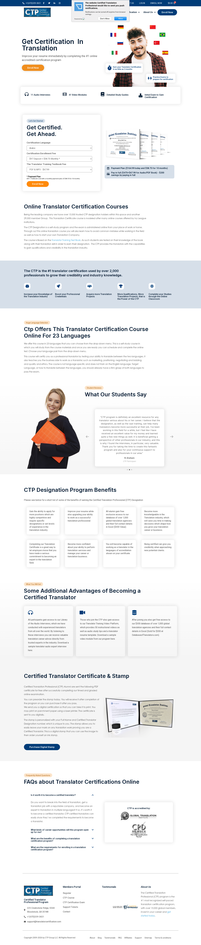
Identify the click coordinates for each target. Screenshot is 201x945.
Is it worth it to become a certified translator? (53, 789)
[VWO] (85, 19)
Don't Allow (105, 18)
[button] (62, 789)
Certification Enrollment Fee (41, 153)
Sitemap (148, 932)
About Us (148, 12)
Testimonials (109, 932)
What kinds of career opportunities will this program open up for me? (60, 825)
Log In (142, 3)
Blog (100, 932)
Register (67, 887)
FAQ (120, 932)
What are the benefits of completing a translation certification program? (55, 834)
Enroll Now (156, 3)
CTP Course (68, 892)
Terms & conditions (163, 932)
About (92, 932)
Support (138, 932)
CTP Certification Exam (74, 897)
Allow (120, 18)
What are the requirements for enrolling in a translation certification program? (58, 842)
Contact (66, 906)
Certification (130, 12)
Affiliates (128, 932)
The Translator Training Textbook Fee (46, 164)
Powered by (78, 19)
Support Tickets (70, 901)
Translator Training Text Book (66, 240)
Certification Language (38, 142)
